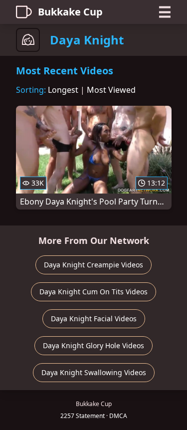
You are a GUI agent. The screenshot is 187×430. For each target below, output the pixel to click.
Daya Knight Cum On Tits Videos (93, 291)
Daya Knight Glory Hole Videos (93, 345)
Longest (63, 89)
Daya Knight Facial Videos (94, 318)
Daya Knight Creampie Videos (93, 264)
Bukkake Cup (70, 11)
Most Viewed (111, 89)
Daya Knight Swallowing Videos (93, 372)
